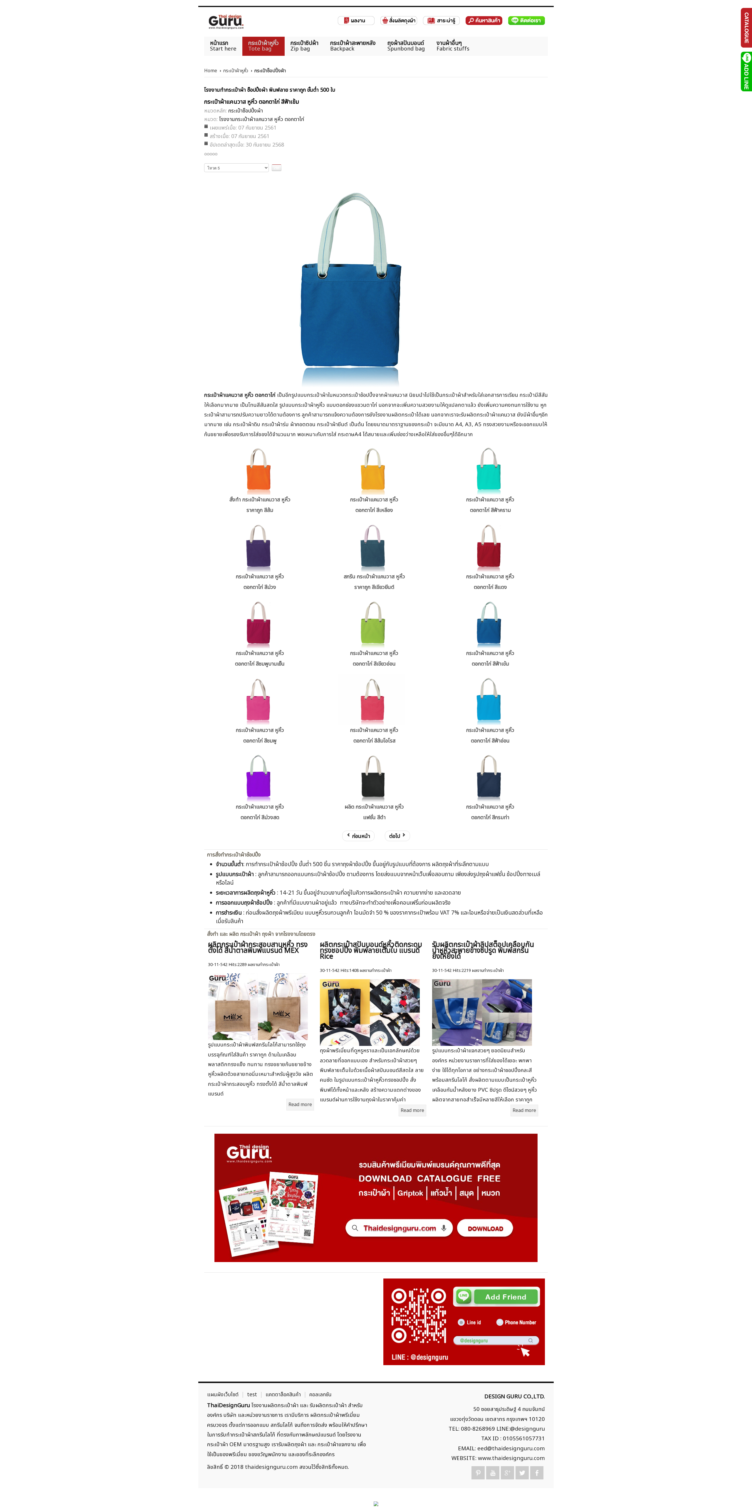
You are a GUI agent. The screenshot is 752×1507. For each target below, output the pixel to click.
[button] (737, 1492)
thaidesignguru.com (271, 1467)
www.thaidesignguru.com (511, 1458)
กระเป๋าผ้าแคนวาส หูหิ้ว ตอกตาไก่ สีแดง (490, 582)
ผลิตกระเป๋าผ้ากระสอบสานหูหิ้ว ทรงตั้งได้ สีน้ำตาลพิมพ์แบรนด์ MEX (258, 948)
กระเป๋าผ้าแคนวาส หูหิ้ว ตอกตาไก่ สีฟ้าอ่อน (490, 735)
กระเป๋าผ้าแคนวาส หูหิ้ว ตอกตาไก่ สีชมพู (260, 735)
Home (210, 71)
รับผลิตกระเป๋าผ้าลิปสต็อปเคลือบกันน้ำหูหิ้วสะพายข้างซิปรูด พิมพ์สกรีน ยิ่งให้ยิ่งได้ (483, 951)
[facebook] (536, 1472)
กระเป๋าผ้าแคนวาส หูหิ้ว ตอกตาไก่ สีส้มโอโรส (374, 735)
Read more (300, 1104)
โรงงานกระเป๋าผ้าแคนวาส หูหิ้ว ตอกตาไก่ (261, 119)
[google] (507, 1472)
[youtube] (492, 1472)
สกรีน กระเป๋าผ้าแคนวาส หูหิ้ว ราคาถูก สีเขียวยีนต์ (374, 582)
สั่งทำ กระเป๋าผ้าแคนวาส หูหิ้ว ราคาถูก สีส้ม (260, 505)
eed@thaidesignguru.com (511, 1448)
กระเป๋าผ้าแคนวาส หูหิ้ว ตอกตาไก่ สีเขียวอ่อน (374, 658)
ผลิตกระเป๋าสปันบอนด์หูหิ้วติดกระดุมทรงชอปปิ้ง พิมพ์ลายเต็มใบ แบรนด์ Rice (371, 951)
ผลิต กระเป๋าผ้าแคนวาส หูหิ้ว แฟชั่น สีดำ (374, 812)
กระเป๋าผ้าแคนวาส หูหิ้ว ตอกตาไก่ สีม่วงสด (260, 812)
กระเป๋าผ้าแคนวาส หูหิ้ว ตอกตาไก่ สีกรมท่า (490, 812)
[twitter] (522, 1472)
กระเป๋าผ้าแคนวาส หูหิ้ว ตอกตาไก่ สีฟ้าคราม (490, 505)
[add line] (746, 71)
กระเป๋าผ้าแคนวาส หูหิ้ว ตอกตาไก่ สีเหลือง (374, 505)
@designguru (527, 1429)
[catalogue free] (746, 27)
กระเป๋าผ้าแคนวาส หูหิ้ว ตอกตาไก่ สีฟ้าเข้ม (490, 658)
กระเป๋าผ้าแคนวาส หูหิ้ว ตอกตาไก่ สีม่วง (260, 582)
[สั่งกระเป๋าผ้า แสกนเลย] (464, 1321)
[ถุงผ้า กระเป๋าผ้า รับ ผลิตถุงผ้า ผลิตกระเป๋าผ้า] (226, 21)
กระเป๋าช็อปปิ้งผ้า (245, 111)
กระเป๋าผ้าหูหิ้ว (235, 71)
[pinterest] (478, 1472)
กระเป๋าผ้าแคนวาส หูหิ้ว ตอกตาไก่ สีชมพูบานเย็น (260, 658)
